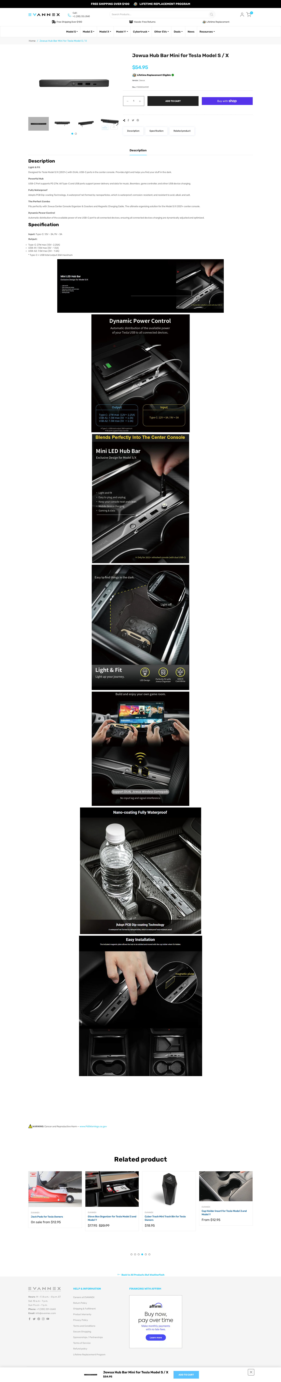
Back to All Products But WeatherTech (142, 1274)
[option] (55, 1204)
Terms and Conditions (84, 1326)
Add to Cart (186, 1374)
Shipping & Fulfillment (84, 1308)
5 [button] (146, 1254)
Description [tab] (138, 150)
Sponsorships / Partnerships (88, 1337)
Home (32, 40)
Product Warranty (82, 1314)
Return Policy (80, 1303)
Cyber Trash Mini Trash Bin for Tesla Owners (51, 1218)
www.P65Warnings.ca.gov (93, 1126)
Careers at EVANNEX (83, 1297)
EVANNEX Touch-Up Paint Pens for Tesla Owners (168, 1224)
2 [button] (76, 134)
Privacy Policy (80, 1320)
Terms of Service (82, 1343)
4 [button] (142, 1254)
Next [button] (117, 124)
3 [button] (139, 1254)
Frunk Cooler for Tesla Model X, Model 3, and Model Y (224, 1218)
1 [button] (72, 134)
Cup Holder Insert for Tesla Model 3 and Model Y (110, 1213)
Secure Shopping (82, 1331)
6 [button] (149, 1254)
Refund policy (80, 1348)
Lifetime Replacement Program (89, 1354)
